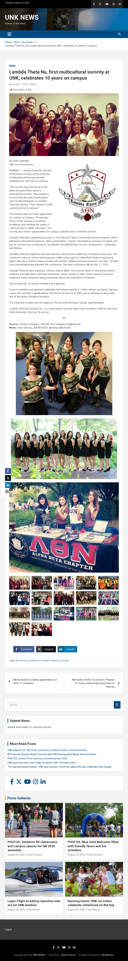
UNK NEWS (21, 17)
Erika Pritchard (34, 854)
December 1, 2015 (18, 84)
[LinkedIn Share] (8, 485)
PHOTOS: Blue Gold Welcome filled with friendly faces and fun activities (93, 846)
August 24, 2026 (16, 854)
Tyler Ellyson (33, 909)
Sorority (64, 660)
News (12, 66)
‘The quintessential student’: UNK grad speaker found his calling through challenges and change (60, 766)
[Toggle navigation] (9, 34)
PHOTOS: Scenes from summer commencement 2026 (37, 758)
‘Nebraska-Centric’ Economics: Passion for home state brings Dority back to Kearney (93, 683)
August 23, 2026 (76, 854)
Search (117, 705)
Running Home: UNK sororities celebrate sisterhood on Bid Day (91, 903)
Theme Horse (67, 954)
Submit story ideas (18, 727)
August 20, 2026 (16, 909)
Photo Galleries (19, 798)
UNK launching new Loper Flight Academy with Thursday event (42, 762)
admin (33, 84)
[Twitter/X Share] (8, 478)
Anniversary (21, 660)
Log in (8, 929)
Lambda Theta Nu (50, 660)
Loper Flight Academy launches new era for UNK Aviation (34, 903)
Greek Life (34, 660)
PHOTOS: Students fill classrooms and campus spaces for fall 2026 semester (32, 846)
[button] (7, 492)
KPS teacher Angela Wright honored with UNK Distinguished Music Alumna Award (52, 754)
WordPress (108, 954)
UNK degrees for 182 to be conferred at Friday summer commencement (47, 750)
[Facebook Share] (8, 471)
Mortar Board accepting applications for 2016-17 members (35, 681)
